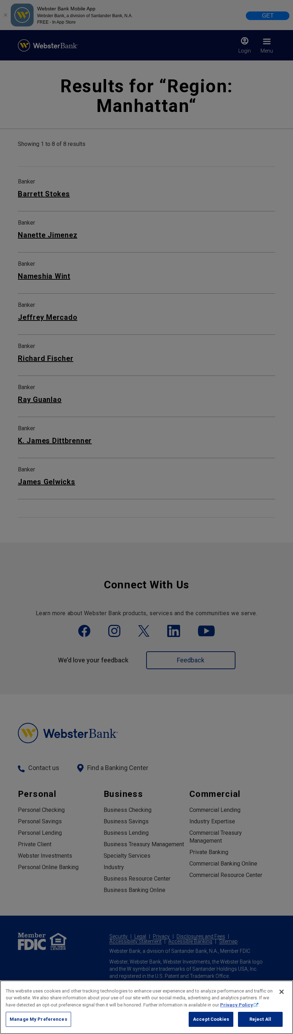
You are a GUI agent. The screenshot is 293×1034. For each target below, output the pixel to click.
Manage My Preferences (38, 1019)
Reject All (260, 1019)
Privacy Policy (236, 1005)
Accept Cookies (211, 1019)
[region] (146, 1007)
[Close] (281, 992)
